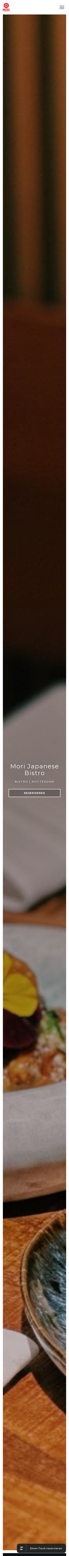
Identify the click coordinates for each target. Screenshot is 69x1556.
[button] (62, 7)
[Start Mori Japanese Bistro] (6, 7)
